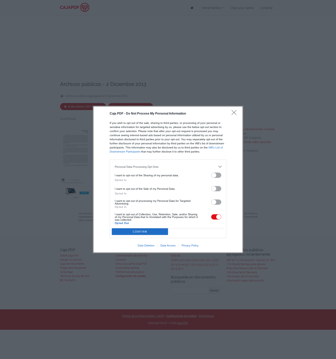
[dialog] (168, 179)
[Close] (235, 113)
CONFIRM (140, 231)
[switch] (216, 175)
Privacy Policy (190, 245)
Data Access (168, 245)
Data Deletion (146, 245)
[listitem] (168, 167)
